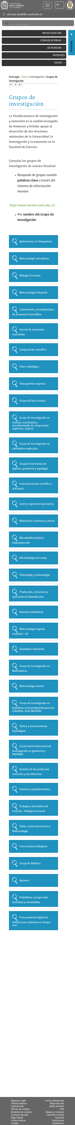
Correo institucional (54, 1101)
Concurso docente (19, 1115)
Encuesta (59, 1118)
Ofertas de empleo (20, 1109)
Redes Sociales (56, 1106)
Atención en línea (55, 1115)
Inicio (24, 77)
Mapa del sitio (57, 1103)
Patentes (59, 55)
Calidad (14, 1123)
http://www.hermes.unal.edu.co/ (32, 205)
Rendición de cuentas (21, 1112)
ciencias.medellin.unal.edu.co (24, 14)
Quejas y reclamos (55, 1112)
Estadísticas (58, 1123)
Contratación (17, 1106)
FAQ (62, 1109)
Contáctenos (58, 1120)
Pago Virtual (17, 1118)
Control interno (18, 1120)
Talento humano (19, 1103)
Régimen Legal (18, 1101)
